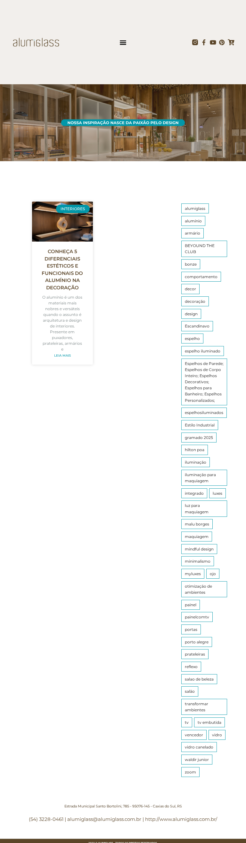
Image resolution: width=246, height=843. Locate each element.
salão (190, 691)
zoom (190, 772)
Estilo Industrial (200, 425)
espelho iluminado (202, 351)
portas (191, 629)
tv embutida (209, 722)
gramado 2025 (199, 437)
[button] (123, 42)
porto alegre (197, 642)
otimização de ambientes (198, 589)
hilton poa (194, 449)
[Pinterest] (222, 42)
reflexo (191, 666)
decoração (195, 301)
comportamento (201, 276)
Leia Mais (62, 355)
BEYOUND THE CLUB (200, 248)
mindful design (199, 549)
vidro (217, 734)
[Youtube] (213, 42)
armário (192, 233)
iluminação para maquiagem (200, 477)
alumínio (193, 221)
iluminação (195, 462)
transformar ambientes (196, 706)
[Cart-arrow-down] (231, 42)
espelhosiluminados (204, 412)
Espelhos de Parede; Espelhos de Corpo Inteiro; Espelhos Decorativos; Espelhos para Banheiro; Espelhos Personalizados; (204, 382)
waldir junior (197, 759)
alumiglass (195, 208)
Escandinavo (197, 326)
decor (190, 288)
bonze (191, 264)
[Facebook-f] (204, 42)
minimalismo (197, 561)
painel (190, 604)
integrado (194, 493)
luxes (217, 493)
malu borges (197, 524)
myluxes (193, 573)
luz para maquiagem (197, 508)
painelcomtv (197, 617)
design (191, 313)
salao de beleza (199, 679)
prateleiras (195, 654)
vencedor (194, 734)
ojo (213, 573)
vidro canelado (199, 747)
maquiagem (197, 536)
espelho (192, 338)
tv (187, 722)
